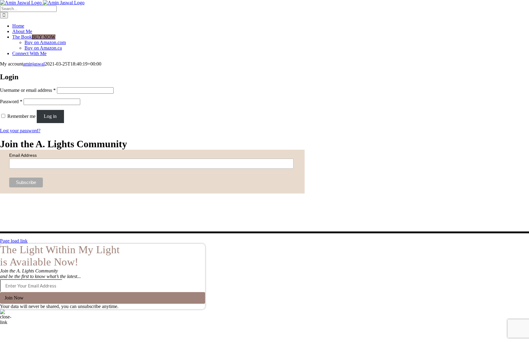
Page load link (14, 240)
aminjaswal (34, 63)
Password (11, 101)
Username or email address (28, 90)
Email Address (23, 155)
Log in (50, 116)
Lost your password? (20, 130)
